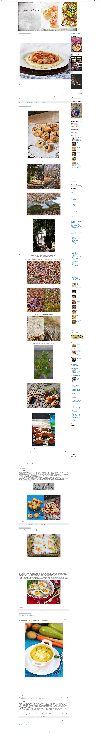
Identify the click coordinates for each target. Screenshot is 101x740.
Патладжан (73, 252)
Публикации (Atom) (26, 722)
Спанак (78, 226)
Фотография (74, 420)
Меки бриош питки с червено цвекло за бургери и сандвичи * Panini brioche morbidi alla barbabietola (76, 353)
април (74, 204)
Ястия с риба (74, 276)
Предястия (73, 224)
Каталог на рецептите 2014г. (76, 414)
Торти (81, 232)
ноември (74, 199)
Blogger (60, 732)
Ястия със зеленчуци (76, 223)
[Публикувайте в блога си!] (41, 102)
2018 (73, 193)
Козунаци (72, 231)
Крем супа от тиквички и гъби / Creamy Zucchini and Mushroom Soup (78, 371)
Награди (73, 419)
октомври (74, 200)
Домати (73, 244)
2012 (73, 216)
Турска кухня (73, 232)
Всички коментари (75, 332)
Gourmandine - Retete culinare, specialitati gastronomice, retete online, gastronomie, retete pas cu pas (76, 389)
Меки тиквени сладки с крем (78, 295)
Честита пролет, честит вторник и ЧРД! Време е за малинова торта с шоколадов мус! (78, 139)
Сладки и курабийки (75, 261)
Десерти (73, 221)
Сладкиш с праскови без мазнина (78, 311)
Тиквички (73, 267)
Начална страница (43, 720)
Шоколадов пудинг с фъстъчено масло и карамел (79, 158)
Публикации (74, 330)
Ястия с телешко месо (75, 277)
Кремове (76, 224)
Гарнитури (73, 242)
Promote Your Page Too (74, 132)
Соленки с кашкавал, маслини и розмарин (30, 108)
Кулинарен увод (74, 411)
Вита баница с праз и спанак (78, 148)
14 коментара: (35, 102)
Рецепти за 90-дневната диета (76, 256)
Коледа (74, 228)
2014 (73, 198)
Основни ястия (79, 222)
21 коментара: (35, 524)
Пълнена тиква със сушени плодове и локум (78, 301)
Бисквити (72, 225)
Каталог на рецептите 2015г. (76, 408)
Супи (72, 264)
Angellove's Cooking (75, 368)
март (73, 205)
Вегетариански (74, 240)
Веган (75, 225)
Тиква (81, 226)
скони (45, 451)
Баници (73, 237)
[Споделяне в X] (42, 102)
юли (73, 203)
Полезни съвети (77, 232)
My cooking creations (75, 349)
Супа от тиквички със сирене (26, 615)
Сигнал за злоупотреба (75, 33)
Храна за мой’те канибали (76, 342)
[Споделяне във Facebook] (43, 102)
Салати (81, 231)
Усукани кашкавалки (78, 316)
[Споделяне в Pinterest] (44, 102)
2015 (73, 197)
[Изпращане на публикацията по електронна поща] (38, 102)
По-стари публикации (65, 720)
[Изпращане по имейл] (40, 102)
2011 (73, 217)
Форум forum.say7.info (75, 364)
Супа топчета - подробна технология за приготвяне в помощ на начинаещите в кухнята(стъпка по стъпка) (76, 165)
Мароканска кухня (73, 233)
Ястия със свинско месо (75, 279)
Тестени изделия (74, 265)
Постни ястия (74, 254)
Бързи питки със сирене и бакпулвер (78, 321)
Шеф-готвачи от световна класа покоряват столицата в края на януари (76, 401)
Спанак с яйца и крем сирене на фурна (29, 530)
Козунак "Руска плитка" (78, 153)
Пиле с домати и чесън (25, 35)
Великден (73, 241)
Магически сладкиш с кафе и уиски (78, 143)
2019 (73, 192)
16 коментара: (35, 716)
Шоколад (80, 224)
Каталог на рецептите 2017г (76, 407)
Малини (75, 231)
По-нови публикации (22, 720)
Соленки (78, 231)
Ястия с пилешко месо (75, 227)
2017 (73, 194)
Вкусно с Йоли (74, 357)
